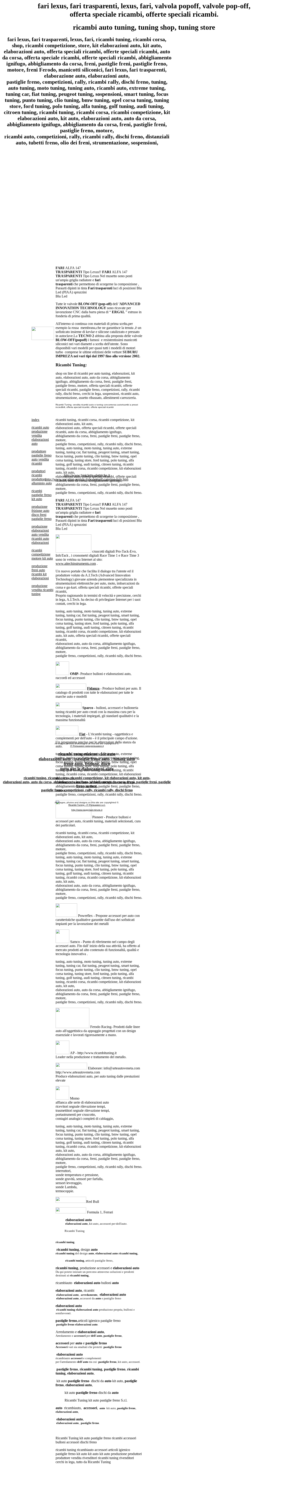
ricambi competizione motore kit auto (42, 554)
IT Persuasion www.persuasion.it (87, 746)
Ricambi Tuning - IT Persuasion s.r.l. (87, 805)
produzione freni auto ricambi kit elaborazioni (40, 572)
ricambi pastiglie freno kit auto (42, 495)
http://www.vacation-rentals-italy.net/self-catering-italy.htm (86, 479)
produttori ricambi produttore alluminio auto (42, 477)
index (35, 420)
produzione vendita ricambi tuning (42, 590)
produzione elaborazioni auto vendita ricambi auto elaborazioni (40, 534)
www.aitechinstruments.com (76, 563)
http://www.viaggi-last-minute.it (86, 810)
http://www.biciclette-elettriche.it (87, 475)
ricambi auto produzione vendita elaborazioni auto (40, 435)
